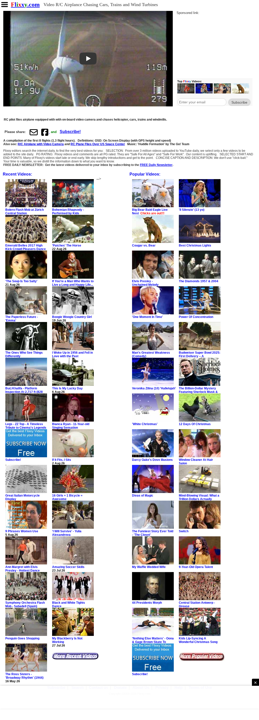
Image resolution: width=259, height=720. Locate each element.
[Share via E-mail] (33, 132)
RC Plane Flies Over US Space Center (98, 144)
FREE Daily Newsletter (156, 165)
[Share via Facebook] (45, 132)
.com (25, 4)
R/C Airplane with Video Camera (41, 144)
